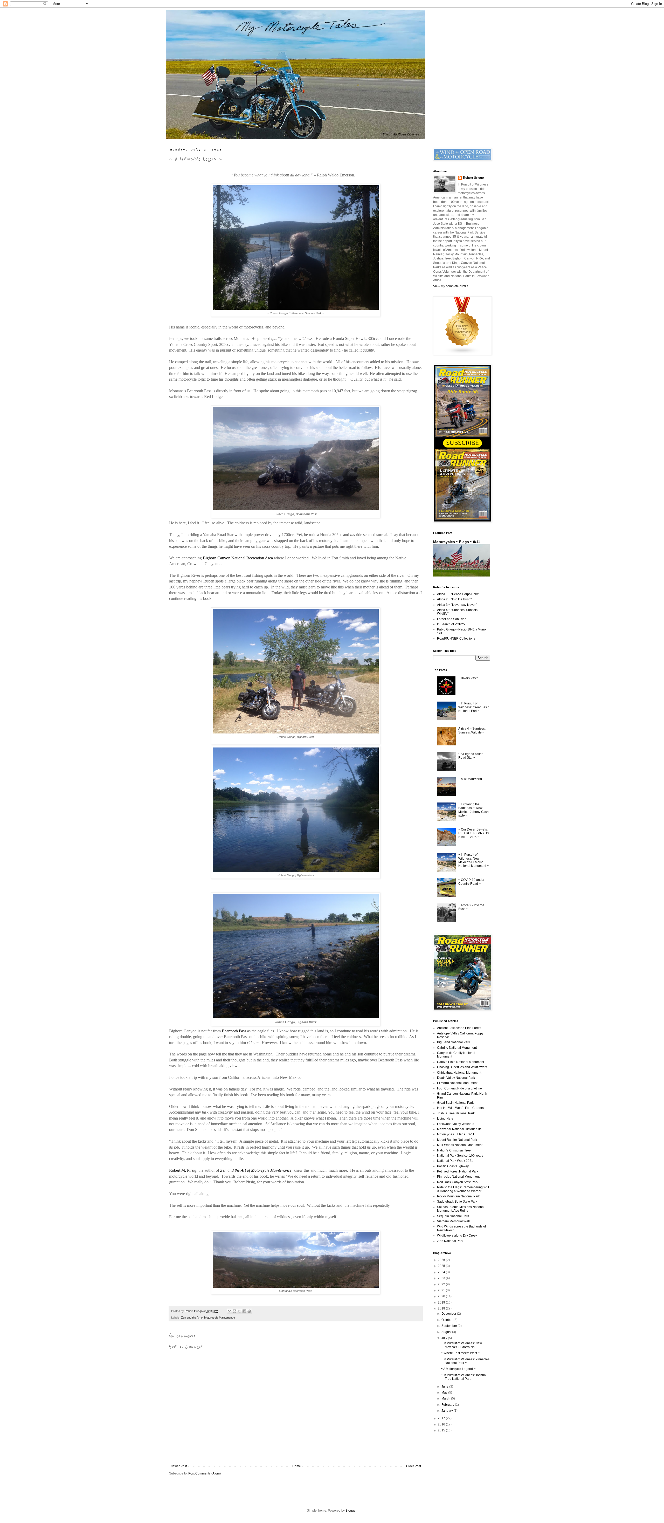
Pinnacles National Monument (458, 1176)
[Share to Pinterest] (249, 1311)
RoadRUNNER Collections (456, 638)
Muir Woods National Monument (459, 1145)
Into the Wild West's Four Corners (460, 1108)
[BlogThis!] (234, 1311)
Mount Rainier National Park (457, 1140)
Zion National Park (450, 1241)
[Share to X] (239, 1311)
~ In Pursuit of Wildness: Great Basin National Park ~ (473, 707)
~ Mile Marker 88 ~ (471, 779)
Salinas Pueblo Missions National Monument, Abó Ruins (461, 1208)
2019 (442, 1302)
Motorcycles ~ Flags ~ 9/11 (456, 542)
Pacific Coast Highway (453, 1166)
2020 (442, 1296)
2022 (442, 1284)
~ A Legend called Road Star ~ (470, 755)
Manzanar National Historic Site (459, 1129)
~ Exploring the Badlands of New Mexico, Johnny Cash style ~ (473, 809)
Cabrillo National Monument (457, 1047)
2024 (442, 1272)
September (449, 1326)
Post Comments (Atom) (204, 1473)
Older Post (413, 1466)
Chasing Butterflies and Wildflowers (462, 1067)
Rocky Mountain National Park (458, 1196)
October (447, 1320)
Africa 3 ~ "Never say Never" (457, 605)
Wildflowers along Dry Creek (457, 1235)
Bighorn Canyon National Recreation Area (238, 558)
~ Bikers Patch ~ (469, 678)
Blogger (350, 1510)
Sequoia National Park (453, 1216)
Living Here (445, 1118)
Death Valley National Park (456, 1078)
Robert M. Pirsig (182, 1170)
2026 (442, 1260)
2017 (442, 1418)
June (445, 1386)
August (446, 1332)
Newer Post (178, 1466)
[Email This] (229, 1311)
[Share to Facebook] (244, 1311)
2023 (442, 1278)
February (448, 1405)
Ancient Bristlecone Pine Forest (459, 1028)
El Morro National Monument (457, 1083)
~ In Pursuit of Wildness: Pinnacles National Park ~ (465, 1361)
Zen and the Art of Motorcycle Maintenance (256, 1170)
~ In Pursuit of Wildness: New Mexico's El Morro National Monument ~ (473, 860)
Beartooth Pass (234, 1031)
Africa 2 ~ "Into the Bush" (454, 599)
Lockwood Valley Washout (455, 1124)
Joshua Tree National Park (456, 1113)
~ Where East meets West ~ (460, 1353)
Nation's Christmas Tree (454, 1150)
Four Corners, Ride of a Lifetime (459, 1088)
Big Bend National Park (453, 1042)
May (444, 1392)
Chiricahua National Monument (459, 1072)
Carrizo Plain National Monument (460, 1062)
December (449, 1313)
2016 (442, 1424)
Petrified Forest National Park (457, 1171)
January (447, 1410)
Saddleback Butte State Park (457, 1201)
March (446, 1398)
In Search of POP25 (451, 624)
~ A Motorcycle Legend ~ (458, 1369)
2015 (442, 1430)
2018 (442, 1308)
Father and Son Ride (451, 619)
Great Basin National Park (455, 1102)
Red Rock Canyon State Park (457, 1182)
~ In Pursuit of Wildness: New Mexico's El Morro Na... (461, 1345)
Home (296, 1466)
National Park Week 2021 (455, 1161)
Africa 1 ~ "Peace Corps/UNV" (458, 594)
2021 (442, 1290)
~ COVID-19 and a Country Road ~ (471, 881)
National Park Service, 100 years (460, 1155)
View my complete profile (450, 286)
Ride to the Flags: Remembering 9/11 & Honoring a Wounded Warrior (463, 1189)
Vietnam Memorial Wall (453, 1221)
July (444, 1338)
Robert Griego (473, 178)
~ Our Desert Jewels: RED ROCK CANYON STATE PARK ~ (473, 833)
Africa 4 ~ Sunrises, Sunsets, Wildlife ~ (472, 730)
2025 (442, 1266)
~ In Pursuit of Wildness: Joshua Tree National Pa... (463, 1377)
